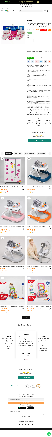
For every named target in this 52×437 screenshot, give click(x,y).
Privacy (18, 411)
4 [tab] (27, 359)
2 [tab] (25, 359)
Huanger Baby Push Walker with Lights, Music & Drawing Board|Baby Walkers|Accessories (12, 306)
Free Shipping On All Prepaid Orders (26, 2)
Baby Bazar (7, 11)
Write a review (39, 140)
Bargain (30, 33)
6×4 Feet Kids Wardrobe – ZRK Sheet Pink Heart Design (12, 186)
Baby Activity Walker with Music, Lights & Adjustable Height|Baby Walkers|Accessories (12, 266)
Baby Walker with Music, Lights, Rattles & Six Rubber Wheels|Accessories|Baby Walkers (39, 226)
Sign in (7, 8)
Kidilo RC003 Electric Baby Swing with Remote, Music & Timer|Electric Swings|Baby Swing (39, 266)
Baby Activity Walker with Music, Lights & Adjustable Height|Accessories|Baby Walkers (39, 186)
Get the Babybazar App (44, 2)
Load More (26, 317)
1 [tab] (24, 359)
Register (3, 8)
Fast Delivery (10, 2)
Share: (28, 59)
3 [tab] (26, 359)
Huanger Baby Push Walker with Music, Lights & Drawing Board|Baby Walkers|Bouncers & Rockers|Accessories (39, 306)
